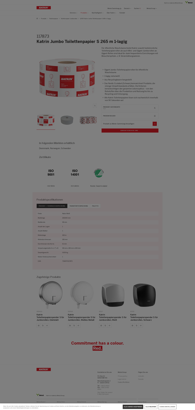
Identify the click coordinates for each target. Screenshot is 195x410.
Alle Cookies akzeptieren (133, 406)
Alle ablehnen (151, 406)
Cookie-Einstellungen (167, 406)
